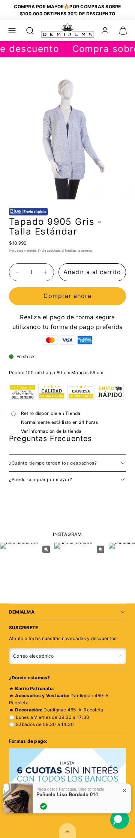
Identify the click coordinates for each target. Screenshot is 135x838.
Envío (42, 250)
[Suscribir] (120, 656)
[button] (12, 31)
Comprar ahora (67, 295)
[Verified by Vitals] (43, 806)
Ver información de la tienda (51, 431)
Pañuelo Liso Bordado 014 (67, 794)
